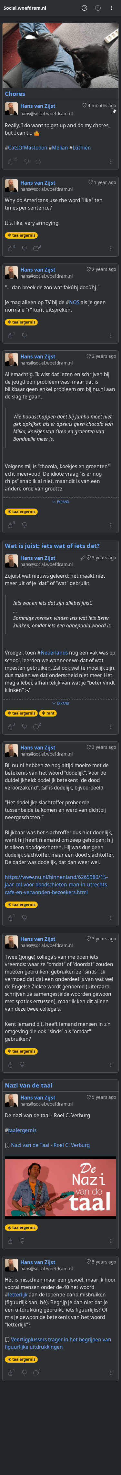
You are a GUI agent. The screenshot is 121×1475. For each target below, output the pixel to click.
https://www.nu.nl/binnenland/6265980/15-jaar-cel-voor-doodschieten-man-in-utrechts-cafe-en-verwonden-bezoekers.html (56, 884)
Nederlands (54, 652)
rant (50, 713)
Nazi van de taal (29, 1085)
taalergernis (23, 235)
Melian (60, 147)
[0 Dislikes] (24, 248)
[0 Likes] (10, 1064)
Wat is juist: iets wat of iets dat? (52, 546)
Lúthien (82, 147)
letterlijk (17, 1294)
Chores (15, 94)
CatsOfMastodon (27, 147)
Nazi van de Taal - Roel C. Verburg (50, 1145)
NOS (74, 302)
